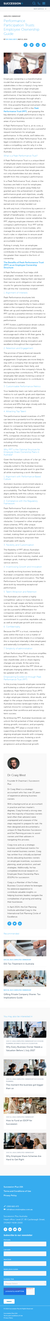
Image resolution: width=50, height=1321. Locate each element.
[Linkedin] (37, 45)
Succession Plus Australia (15, 1216)
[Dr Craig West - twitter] (15, 923)
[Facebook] (25, 45)
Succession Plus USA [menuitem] (13, 1187)
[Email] (43, 45)
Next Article (39, 9)
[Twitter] (31, 45)
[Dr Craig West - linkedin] (20, 923)
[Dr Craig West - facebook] (9, 923)
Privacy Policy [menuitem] (10, 1195)
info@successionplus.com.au (20, 1209)
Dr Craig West (11, 39)
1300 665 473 (13, 1206)
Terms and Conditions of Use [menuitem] (17, 1191)
